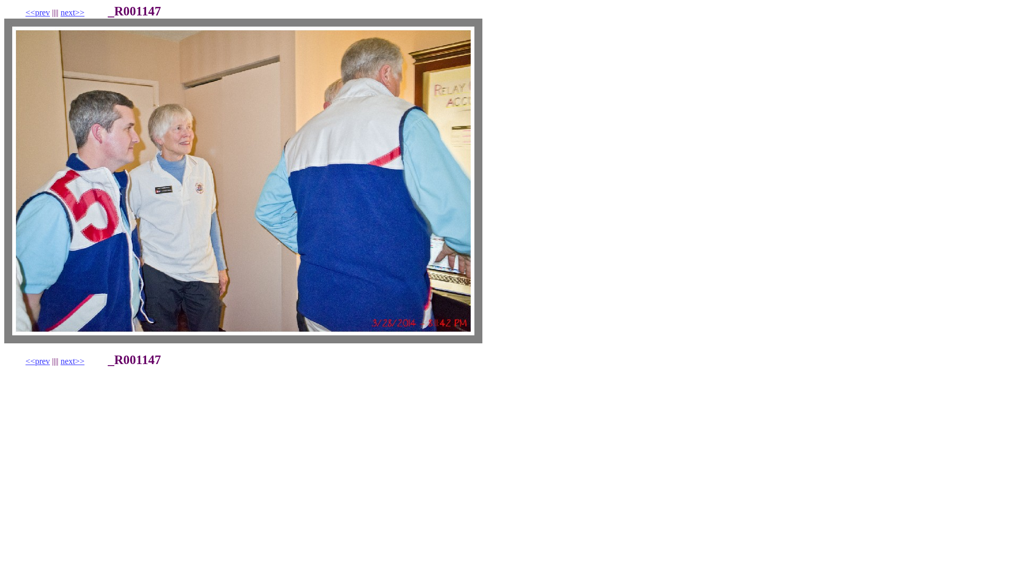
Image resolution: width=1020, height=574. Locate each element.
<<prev (38, 12)
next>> (72, 12)
